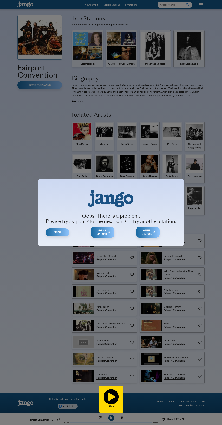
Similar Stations (102, 232)
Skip (56, 232)
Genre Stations (147, 232)
